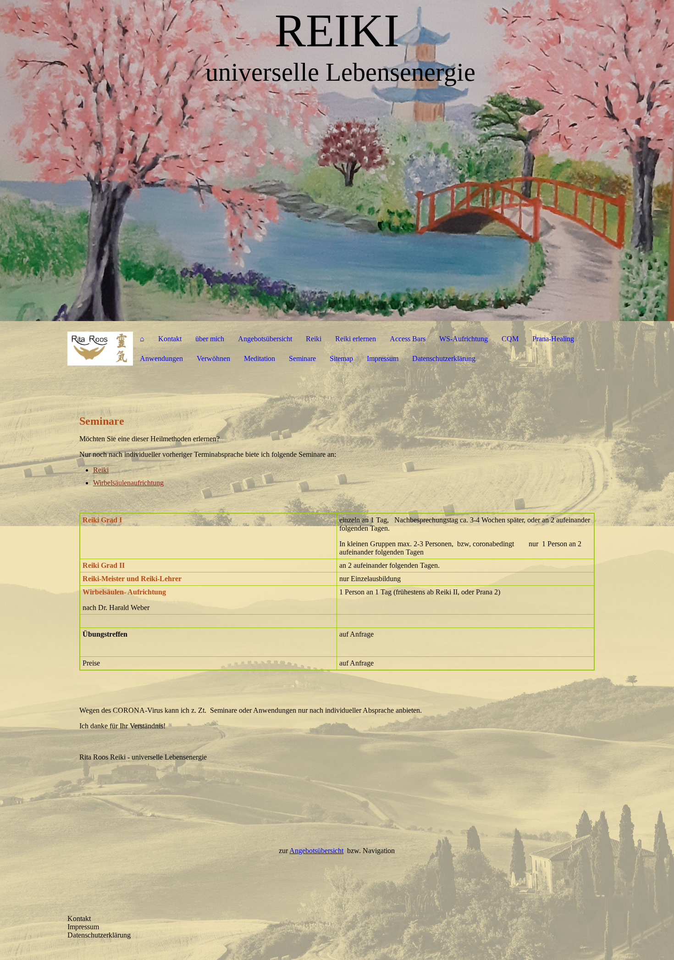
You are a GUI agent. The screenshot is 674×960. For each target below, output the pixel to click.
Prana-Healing (553, 339)
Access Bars (407, 339)
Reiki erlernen (355, 339)
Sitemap (341, 358)
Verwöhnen (213, 358)
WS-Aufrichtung (463, 339)
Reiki (313, 339)
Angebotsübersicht (265, 339)
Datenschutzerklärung (443, 358)
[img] (337, 160)
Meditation (259, 358)
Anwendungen (161, 358)
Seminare (302, 358)
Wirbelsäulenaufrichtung (128, 483)
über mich (209, 339)
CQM (510, 339)
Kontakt (170, 339)
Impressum (382, 358)
